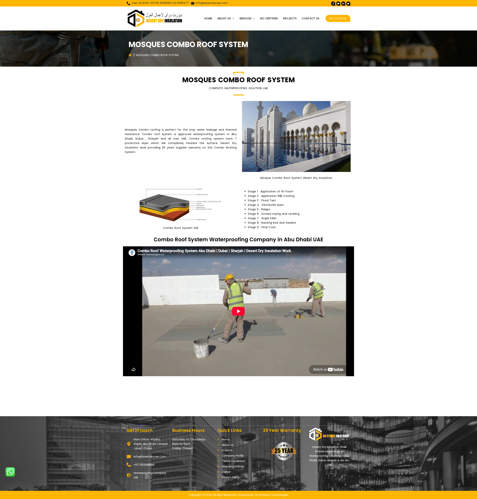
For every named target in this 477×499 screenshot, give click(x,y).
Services (245, 18)
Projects (289, 18)
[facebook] (333, 3)
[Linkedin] (343, 3)
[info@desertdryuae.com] (129, 457)
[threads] (348, 3)
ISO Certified (269, 18)
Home (208, 18)
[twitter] (338, 3)
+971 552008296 (144, 465)
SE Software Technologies (271, 495)
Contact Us (310, 18)
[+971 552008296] (129, 465)
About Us (224, 18)
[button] (232, 18)
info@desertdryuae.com (212, 3)
